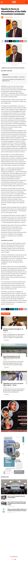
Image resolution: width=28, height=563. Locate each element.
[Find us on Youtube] (15, 559)
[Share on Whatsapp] (14, 41)
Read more (7, 340)
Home (2, 6)
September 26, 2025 (11, 506)
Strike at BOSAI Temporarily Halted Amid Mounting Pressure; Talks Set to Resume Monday (16, 503)
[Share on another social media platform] (25, 41)
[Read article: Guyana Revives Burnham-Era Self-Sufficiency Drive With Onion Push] (14, 350)
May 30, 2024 (10, 499)
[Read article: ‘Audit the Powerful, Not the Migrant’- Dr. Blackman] (14, 322)
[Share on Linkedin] (18, 41)
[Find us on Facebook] (11, 559)
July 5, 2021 (16, 17)
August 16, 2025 (5, 492)
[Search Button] (26, 2)
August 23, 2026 (9, 332)
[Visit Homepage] (14, 2)
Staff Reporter (9, 17)
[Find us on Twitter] (13, 559)
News (5, 6)
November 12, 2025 (11, 512)
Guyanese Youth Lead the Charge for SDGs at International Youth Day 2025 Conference (13, 490)
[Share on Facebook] (6, 41)
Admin (5, 332)
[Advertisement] (14, 530)
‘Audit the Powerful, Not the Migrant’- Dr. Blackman (13, 77)
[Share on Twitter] (10, 41)
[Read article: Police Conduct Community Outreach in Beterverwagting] (3, 497)
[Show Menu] (1, 2)
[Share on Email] (21, 41)
